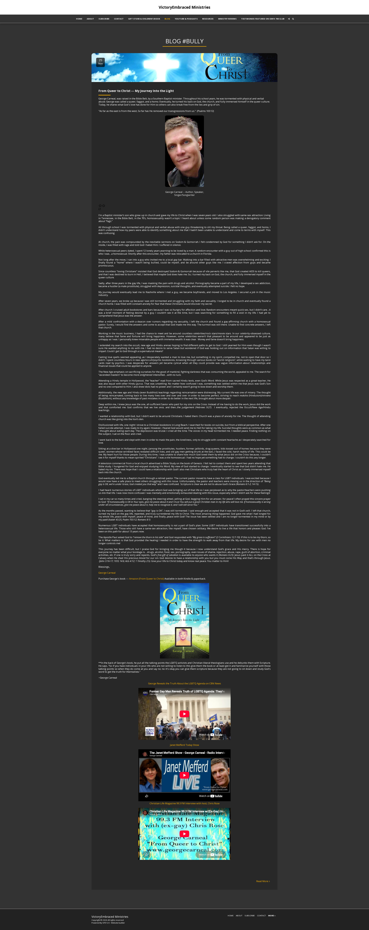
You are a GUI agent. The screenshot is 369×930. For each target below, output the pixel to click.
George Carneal (107, 572)
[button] (289, 19)
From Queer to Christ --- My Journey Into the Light (136, 91)
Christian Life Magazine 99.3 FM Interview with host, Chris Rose (185, 803)
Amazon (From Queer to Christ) (146, 578)
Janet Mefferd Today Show (184, 745)
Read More (262, 881)
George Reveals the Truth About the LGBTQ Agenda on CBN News (184, 683)
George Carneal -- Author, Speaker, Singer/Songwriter (184, 193)
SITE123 (106, 922)
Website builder (118, 922)
